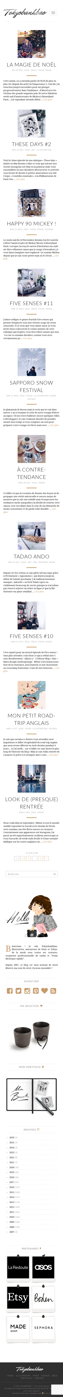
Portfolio (26, 1378)
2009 (11, 1221)
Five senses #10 (31, 636)
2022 (11, 1157)
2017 (11, 1182)
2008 (11, 1226)
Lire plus (47, 99)
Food (41, 70)
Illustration (44, 150)
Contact (39, 1378)
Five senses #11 (31, 303)
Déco (34, 70)
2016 (11, 1187)
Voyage (49, 229)
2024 (11, 1147)
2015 (11, 1192)
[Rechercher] (55, 874)
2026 (11, 1137)
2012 (11, 1206)
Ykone (48, 1393)
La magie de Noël (31, 65)
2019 (11, 1172)
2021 (11, 1162)
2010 (11, 1216)
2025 (11, 1142)
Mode (48, 70)
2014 (11, 1197)
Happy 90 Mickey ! (31, 224)
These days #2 (31, 144)
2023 (11, 1152)
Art (33, 150)
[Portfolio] (32, 1095)
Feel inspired (40, 562)
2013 (11, 1202)
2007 (11, 1231)
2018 (11, 1177)
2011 (11, 1212)
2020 (11, 1167)
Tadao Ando (32, 556)
